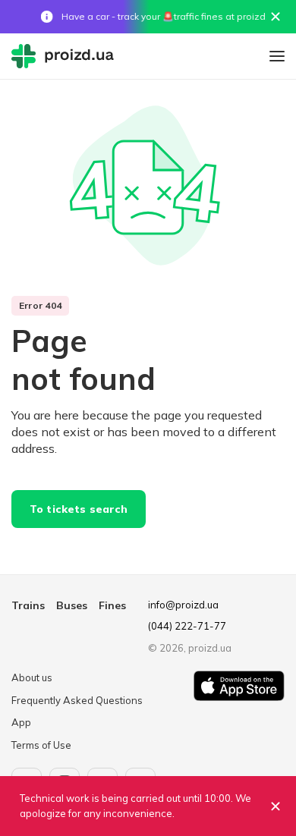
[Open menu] (277, 56)
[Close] (275, 17)
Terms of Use (41, 745)
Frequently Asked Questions (77, 700)
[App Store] (239, 712)
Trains (28, 605)
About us (31, 677)
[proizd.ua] (66, 56)
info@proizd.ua (183, 605)
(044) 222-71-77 (187, 626)
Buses (71, 605)
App (21, 722)
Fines (112, 605)
